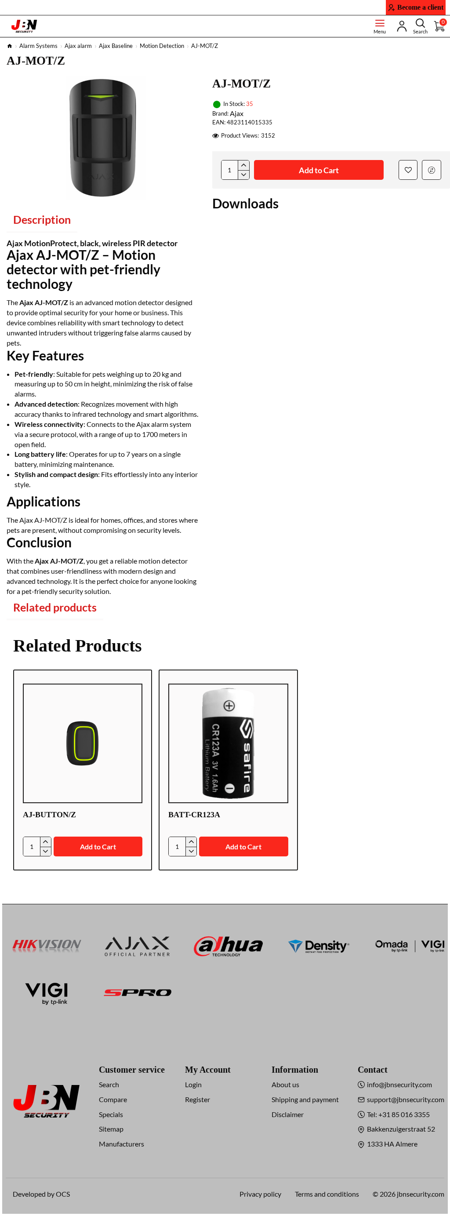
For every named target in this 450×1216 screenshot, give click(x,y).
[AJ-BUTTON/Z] (82, 743)
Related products (55, 607)
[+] (243, 165)
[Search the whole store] (420, 26)
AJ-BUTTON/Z (49, 814)
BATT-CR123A (194, 814)
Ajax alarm (78, 45)
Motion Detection (162, 45)
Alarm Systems (38, 45)
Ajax (236, 113)
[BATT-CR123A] (228, 743)
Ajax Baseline (116, 45)
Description (42, 219)
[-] (243, 175)
